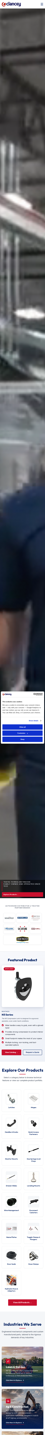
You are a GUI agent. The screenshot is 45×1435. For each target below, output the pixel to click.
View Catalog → (11, 1052)
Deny (22, 739)
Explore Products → (11, 894)
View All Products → (22, 1302)
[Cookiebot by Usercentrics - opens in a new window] (33, 694)
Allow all (22, 727)
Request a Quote (32, 1052)
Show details (33, 721)
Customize (21, 733)
